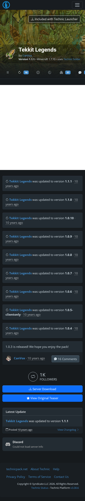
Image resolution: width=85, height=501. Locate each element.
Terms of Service (39, 477)
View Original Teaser (44, 398)
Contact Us (61, 477)
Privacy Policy (15, 477)
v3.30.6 (75, 488)
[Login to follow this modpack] (33, 376)
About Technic (40, 469)
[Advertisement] (42, 127)
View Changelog (67, 429)
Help (56, 469)
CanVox (27, 55)
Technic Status (39, 488)
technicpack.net (16, 469)
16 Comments (67, 359)
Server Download (44, 389)
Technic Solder (71, 59)
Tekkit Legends (20, 181)
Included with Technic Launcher (56, 19)
